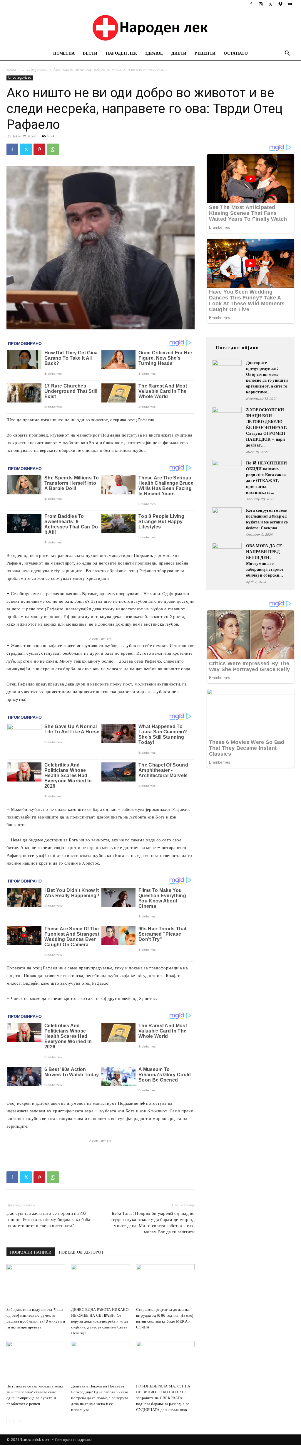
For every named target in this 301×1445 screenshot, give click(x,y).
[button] (287, 54)
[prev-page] (10, 1421)
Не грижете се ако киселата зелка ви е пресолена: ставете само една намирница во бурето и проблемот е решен (34, 1395)
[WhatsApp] (53, 149)
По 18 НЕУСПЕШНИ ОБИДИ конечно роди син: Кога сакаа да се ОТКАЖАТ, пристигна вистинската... (266, 477)
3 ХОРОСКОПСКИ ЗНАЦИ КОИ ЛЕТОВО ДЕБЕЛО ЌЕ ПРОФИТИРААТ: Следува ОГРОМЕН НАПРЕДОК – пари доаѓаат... (266, 427)
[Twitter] (270, 4)
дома (11, 69)
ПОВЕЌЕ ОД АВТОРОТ (81, 1252)
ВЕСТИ (90, 53)
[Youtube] (290, 4)
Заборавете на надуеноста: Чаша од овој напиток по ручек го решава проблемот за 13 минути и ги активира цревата (35, 1318)
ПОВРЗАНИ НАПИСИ (31, 1252)
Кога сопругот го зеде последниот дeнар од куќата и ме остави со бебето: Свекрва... (267, 519)
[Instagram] (260, 4)
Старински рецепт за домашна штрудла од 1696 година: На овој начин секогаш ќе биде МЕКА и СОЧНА (165, 1318)
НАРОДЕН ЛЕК (121, 53)
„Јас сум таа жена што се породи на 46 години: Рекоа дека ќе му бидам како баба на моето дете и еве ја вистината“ (48, 1219)
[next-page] (19, 1421)
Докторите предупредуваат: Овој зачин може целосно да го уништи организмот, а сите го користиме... (267, 377)
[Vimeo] (280, 4)
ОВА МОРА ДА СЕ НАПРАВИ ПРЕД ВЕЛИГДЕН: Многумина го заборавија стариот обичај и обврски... (265, 560)
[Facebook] (251, 4)
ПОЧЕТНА (64, 53)
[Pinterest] (39, 149)
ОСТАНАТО (236, 53)
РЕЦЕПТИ (205, 53)
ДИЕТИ (179, 53)
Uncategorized (35, 69)
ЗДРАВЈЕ (154, 53)
